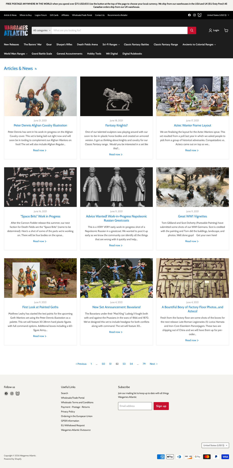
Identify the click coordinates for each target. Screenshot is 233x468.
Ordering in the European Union (76, 416)
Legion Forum (41, 15)
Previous (82, 363)
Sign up (161, 406)
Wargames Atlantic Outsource (76, 430)
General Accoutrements (69, 53)
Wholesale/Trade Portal (82, 15)
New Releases (11, 44)
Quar (49, 44)
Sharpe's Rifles (64, 44)
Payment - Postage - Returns (75, 407)
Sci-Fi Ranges (110, 44)
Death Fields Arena (87, 44)
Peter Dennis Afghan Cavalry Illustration (40, 125)
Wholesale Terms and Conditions (77, 402)
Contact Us (99, 15)
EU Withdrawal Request (73, 425)
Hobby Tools (94, 53)
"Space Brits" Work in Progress (40, 216)
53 (124, 363)
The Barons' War (33, 44)
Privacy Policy (68, 411)
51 (110, 363)
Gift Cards (54, 15)
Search (64, 393)
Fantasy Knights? (116, 125)
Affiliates (65, 15)
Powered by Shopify (13, 459)
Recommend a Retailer (117, 15)
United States (217, 15)
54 (131, 363)
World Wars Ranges (15, 53)
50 (103, 363)
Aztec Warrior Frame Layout (192, 125)
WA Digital (112, 53)
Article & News (10, 15)
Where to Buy (26, 15)
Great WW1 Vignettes (192, 216)
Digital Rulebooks (132, 53)
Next (152, 363)
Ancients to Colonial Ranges (198, 44)
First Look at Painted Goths (40, 307)
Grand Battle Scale (42, 53)
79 (144, 363)
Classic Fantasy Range (166, 44)
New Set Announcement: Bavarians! (116, 307)
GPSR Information (70, 420)
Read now (39, 150)
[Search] (192, 30)
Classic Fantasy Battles (136, 44)
